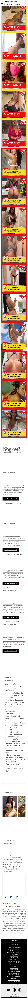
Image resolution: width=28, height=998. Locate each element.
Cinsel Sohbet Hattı (14, 959)
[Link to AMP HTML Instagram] (16, 898)
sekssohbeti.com (14, 996)
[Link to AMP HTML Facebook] (11, 898)
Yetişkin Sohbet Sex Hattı (14, 963)
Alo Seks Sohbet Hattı (14, 971)
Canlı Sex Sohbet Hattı (14, 973)
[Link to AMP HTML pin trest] (22, 898)
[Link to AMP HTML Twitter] (5, 898)
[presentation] (23, 806)
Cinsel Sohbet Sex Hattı (14, 961)
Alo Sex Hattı (14, 968)
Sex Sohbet (14, 978)
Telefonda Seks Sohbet (14, 980)
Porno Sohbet (14, 969)
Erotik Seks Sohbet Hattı (14, 976)
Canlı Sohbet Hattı (14, 975)
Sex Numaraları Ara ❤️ (10, 499)
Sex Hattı (14, 966)
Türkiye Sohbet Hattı (14, 981)
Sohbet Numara (14, 957)
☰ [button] (2, 2)
